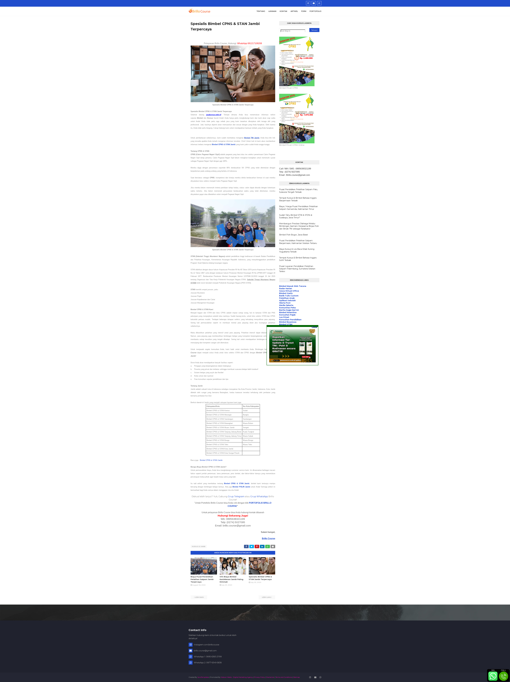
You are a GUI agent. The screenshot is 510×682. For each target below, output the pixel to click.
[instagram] (308, 3)
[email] (314, 3)
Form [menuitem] (303, 11)
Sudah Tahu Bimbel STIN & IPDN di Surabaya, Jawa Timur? (295, 216)
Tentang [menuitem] (260, 11)
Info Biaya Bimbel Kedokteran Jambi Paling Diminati (231, 579)
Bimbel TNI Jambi (251, 138)
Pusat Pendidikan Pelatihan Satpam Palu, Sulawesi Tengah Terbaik (298, 190)
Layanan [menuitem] (272, 11)
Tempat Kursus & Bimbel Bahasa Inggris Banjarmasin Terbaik (297, 199)
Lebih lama (266, 597)
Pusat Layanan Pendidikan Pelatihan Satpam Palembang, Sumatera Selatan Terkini (297, 269)
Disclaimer (270, 677)
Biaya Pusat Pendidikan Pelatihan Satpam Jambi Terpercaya (202, 579)
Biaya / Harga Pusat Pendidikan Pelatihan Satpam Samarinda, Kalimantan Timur (298, 207)
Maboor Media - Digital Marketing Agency (237, 677)
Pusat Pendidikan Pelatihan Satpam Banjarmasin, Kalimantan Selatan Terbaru (298, 241)
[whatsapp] (319, 3)
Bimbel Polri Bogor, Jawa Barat (293, 235)
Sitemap (296, 677)
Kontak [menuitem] (283, 11)
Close (314, 327)
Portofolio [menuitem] (315, 11)
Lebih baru (199, 597)
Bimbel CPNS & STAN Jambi (223, 144)
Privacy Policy (259, 677)
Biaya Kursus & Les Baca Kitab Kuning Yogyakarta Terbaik (296, 250)
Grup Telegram (236, 496)
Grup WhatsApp (259, 496)
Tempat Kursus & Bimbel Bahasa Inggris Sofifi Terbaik (297, 259)
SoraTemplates (203, 677)
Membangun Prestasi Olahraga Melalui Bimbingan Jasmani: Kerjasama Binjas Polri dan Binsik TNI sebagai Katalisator (299, 226)
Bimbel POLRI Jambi (241, 487)
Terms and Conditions (283, 677)
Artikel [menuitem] (294, 11)
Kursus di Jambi (198, 546)
